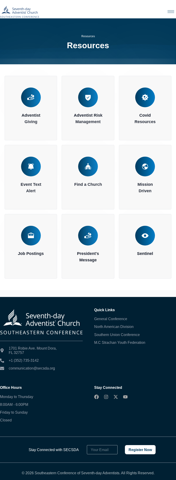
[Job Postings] (31, 236)
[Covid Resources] (145, 97)
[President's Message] (88, 236)
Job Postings (31, 253)
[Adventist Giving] (31, 97)
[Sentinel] (145, 236)
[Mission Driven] (145, 166)
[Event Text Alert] (31, 166)
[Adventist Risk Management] (88, 97)
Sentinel (145, 253)
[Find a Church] (88, 166)
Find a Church (88, 184)
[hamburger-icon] (171, 11)
